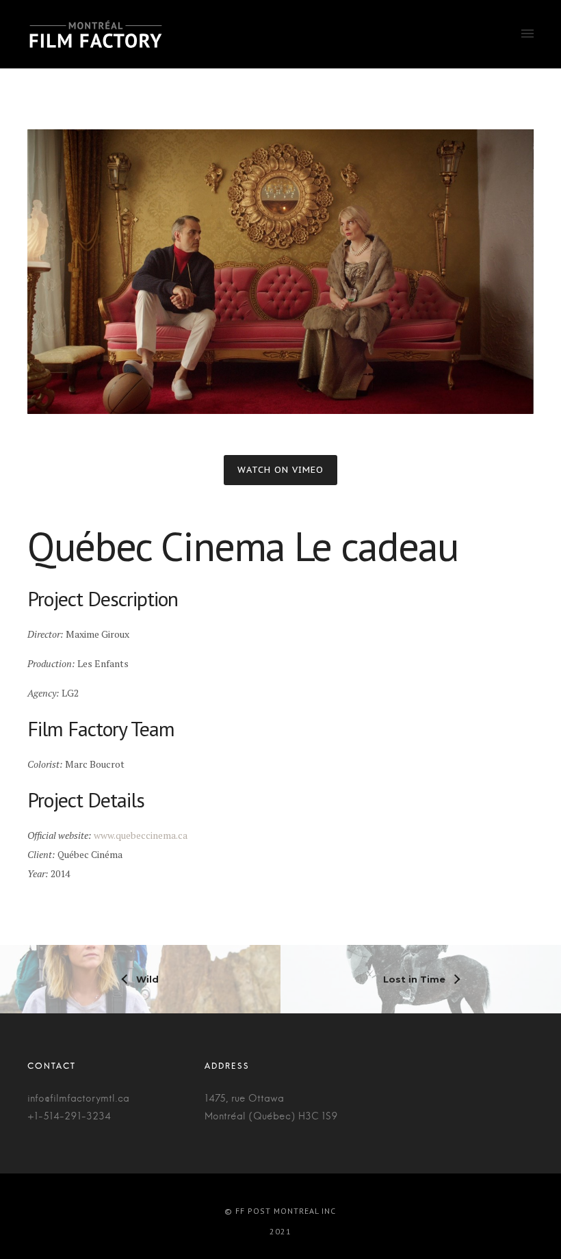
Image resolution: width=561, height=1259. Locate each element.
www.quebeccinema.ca (140, 835)
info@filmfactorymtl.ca (78, 1099)
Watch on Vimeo (280, 470)
